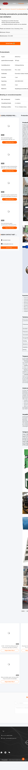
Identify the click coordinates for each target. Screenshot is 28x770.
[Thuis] (5, 3)
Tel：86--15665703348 (7, 735)
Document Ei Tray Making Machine (18, 9)
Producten (21, 3)
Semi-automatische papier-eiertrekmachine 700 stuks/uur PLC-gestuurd (9, 225)
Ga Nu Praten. (9, 43)
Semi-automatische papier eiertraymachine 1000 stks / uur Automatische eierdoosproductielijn (8, 139)
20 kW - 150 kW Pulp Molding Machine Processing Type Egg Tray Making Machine (9, 646)
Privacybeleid (4, 759)
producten (7, 9)
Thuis (14, 3)
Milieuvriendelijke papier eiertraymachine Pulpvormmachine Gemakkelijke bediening (10, 678)
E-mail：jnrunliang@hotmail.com (9, 738)
